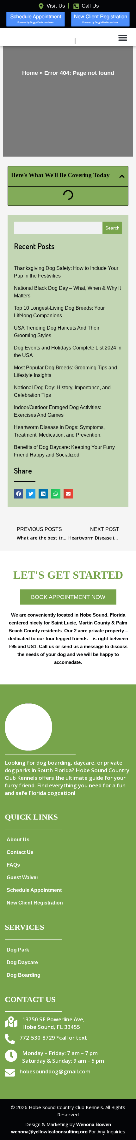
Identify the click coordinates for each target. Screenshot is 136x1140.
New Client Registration (35, 902)
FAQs (13, 865)
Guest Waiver (22, 877)
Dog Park (18, 949)
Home (30, 73)
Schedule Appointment (34, 890)
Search (112, 227)
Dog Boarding (23, 975)
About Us (18, 839)
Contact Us (20, 852)
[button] (122, 37)
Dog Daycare (22, 962)
